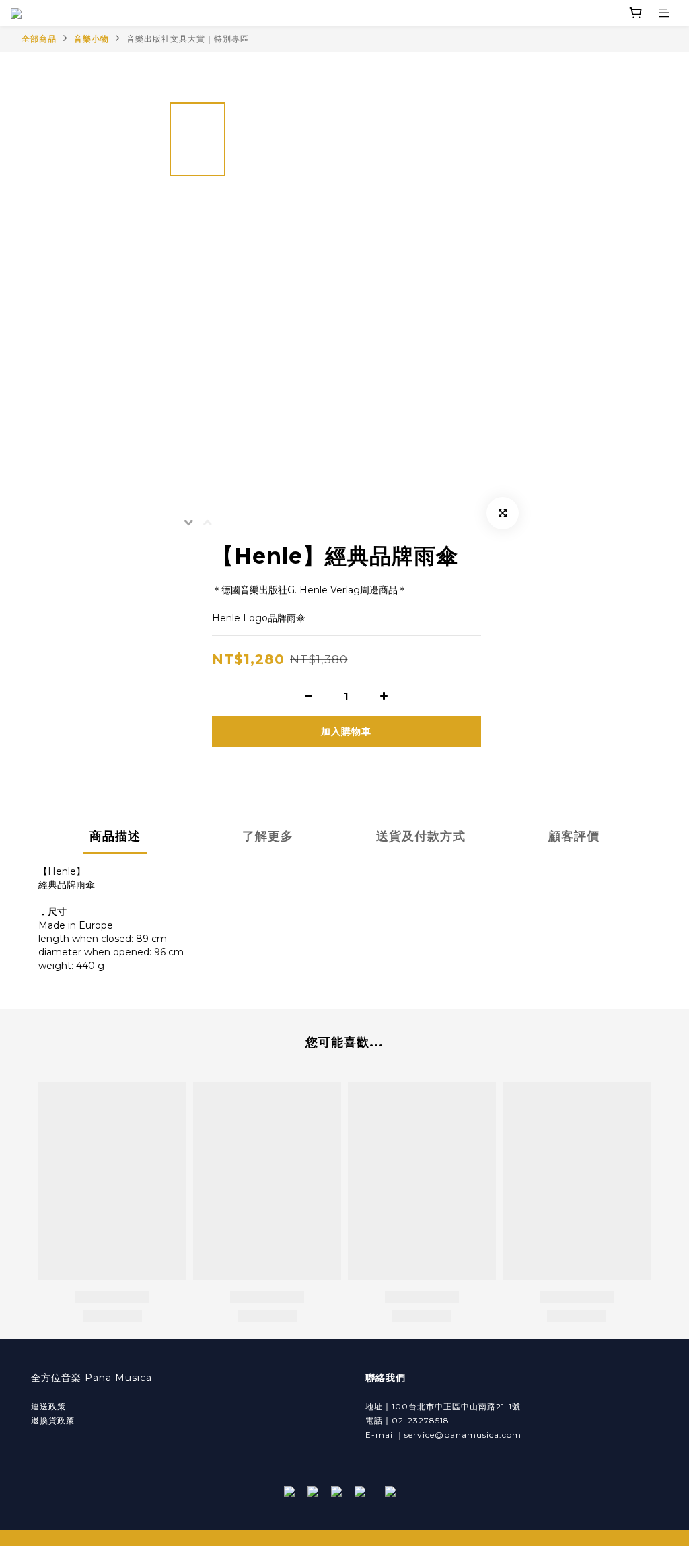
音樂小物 (91, 39)
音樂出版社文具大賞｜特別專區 (187, 39)
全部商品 (39, 39)
